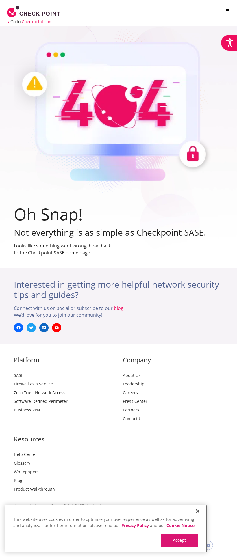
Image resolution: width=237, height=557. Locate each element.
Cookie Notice (180, 525)
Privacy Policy (135, 525)
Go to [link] (31, 21)
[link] (229, 43)
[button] (226, 11)
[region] (106, 528)
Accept (179, 540)
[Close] (197, 511)
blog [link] (118, 308)
